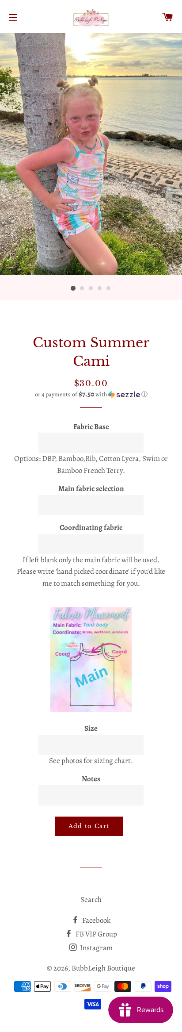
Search (91, 899)
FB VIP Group (95, 934)
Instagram (96, 948)
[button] (91, 394)
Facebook (95, 920)
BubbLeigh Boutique (103, 968)
